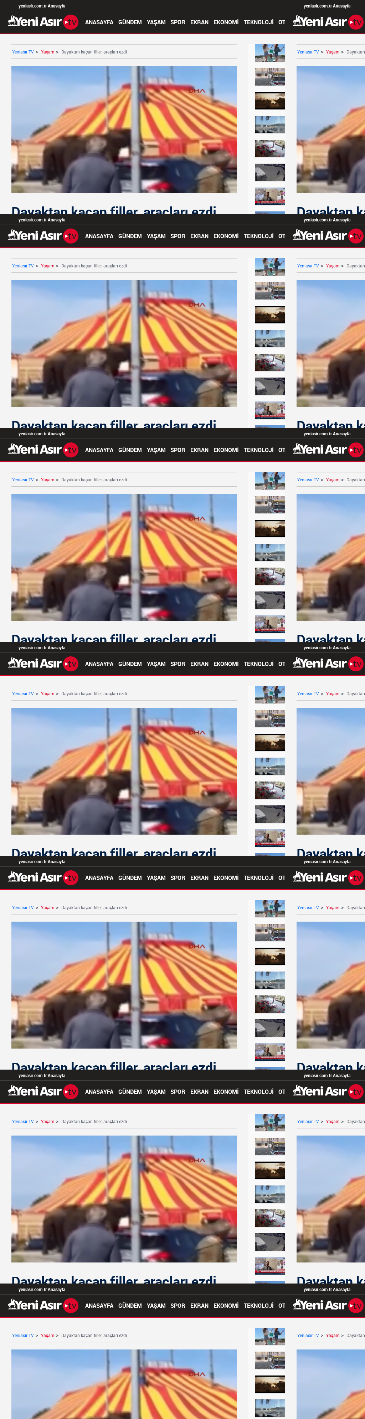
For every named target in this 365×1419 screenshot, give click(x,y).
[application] (182, 709)
